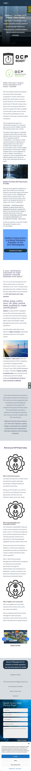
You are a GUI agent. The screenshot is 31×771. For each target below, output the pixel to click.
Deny (15, 760)
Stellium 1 (6, 311)
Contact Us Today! (15, 251)
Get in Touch (22, 740)
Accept (15, 756)
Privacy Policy (18, 768)
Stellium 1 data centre (12, 359)
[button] (28, 743)
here (10, 226)
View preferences (15, 764)
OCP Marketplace (15, 244)
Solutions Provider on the (16, 241)
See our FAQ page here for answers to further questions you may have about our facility (15, 664)
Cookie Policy (12, 768)
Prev (4, 639)
